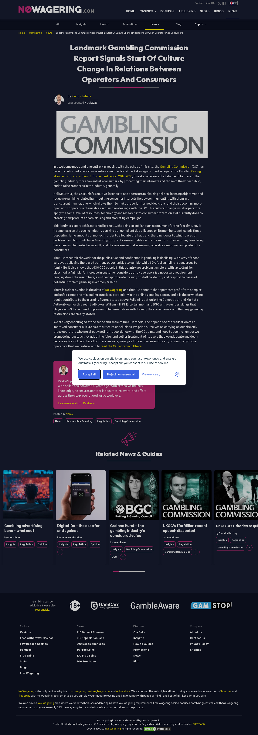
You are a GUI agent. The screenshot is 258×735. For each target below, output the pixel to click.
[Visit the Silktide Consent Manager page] (177, 374)
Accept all (89, 374)
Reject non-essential (121, 374)
